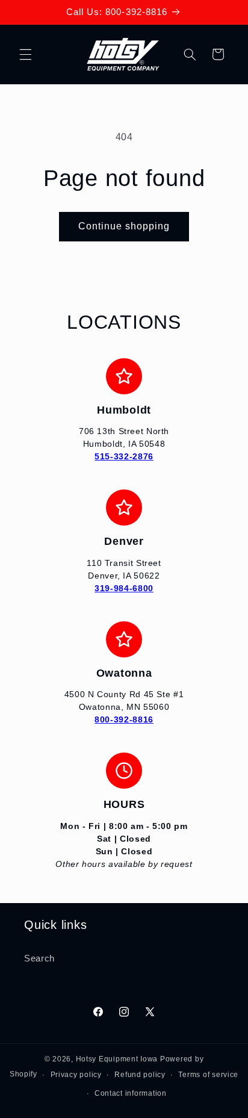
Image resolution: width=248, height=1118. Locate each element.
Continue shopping (124, 226)
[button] (25, 54)
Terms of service (208, 1074)
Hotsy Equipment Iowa (117, 1059)
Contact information (131, 1093)
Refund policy (140, 1074)
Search (39, 958)
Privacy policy (76, 1074)
